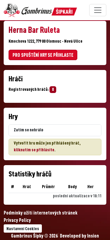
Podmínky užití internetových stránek (40, 213)
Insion (93, 236)
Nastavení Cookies (22, 229)
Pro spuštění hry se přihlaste (43, 55)
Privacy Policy (17, 220)
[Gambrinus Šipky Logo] (40, 10)
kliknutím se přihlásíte (34, 150)
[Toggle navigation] (97, 10)
